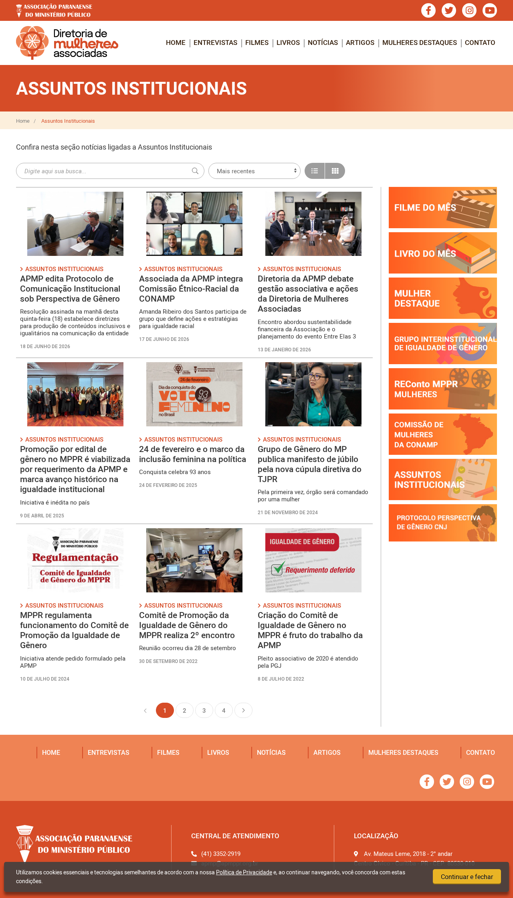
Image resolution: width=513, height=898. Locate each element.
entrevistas (215, 42)
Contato (480, 42)
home (176, 42)
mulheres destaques (419, 42)
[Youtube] (490, 10)
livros (288, 42)
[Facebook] (428, 10)
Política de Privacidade (244, 872)
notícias (323, 42)
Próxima (243, 710)
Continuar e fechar (467, 877)
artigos (360, 42)
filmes (257, 42)
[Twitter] (449, 10)
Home (23, 120)
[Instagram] (469, 10)
